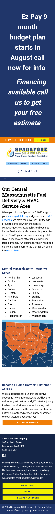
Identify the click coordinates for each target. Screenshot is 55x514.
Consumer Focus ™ (41, 510)
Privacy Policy (45, 507)
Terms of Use (13, 510)
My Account (12, 163)
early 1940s (12, 250)
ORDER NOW (41, 140)
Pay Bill (24, 163)
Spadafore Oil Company (22, 507)
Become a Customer (39, 163)
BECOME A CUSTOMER (27, 422)
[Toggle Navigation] (5, 179)
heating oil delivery (17, 216)
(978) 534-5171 (27, 171)
